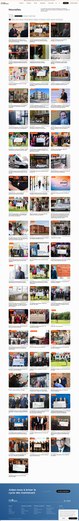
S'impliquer (28, 3)
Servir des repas (48, 510)
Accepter (73, 518)
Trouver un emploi (61, 508)
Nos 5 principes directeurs (37, 512)
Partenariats (53, 19)
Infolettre (22, 512)
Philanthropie (36, 19)
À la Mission (48, 19)
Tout (9, 19)
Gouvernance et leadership (38, 509)
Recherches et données (24, 510)
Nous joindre (51, 3)
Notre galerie (36, 513)
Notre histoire (36, 508)
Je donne (66, 3)
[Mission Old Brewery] (5, 3)
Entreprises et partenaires (50, 508)
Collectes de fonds (49, 509)
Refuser (63, 518)
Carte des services (11, 513)
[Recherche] (59, 3)
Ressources (23, 509)
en (56, 3)
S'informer (21, 3)
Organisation (42, 3)
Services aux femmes (42, 19)
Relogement (21, 19)
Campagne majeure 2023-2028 (51, 513)
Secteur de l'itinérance (59, 19)
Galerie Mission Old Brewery (28, 19)
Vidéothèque (23, 513)
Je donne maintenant (63, 491)
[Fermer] (77, 0)
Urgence (17, 19)
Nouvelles (22, 508)
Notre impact (36, 510)
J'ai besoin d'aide (73, 3)
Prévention (13, 19)
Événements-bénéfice (49, 512)
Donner (35, 3)
